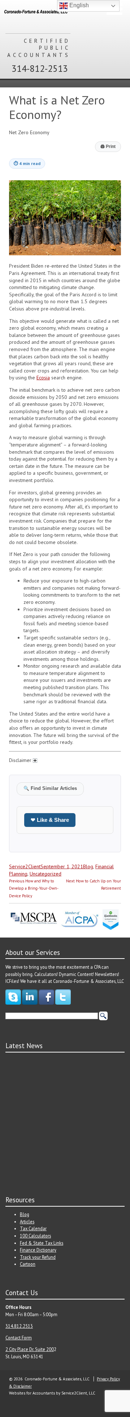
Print (108, 146)
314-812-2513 (40, 68)
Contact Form (18, 1337)
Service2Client (24, 866)
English (78, 5)
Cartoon (27, 1264)
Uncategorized (45, 873)
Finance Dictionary (38, 1250)
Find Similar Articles (50, 788)
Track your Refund (38, 1257)
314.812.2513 (19, 1326)
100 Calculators (35, 1236)
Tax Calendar (33, 1228)
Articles (27, 1221)
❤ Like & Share (50, 820)
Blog (88, 866)
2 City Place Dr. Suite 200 (29, 1349)
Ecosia (43, 377)
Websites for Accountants (32, 1393)
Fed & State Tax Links (41, 1243)
